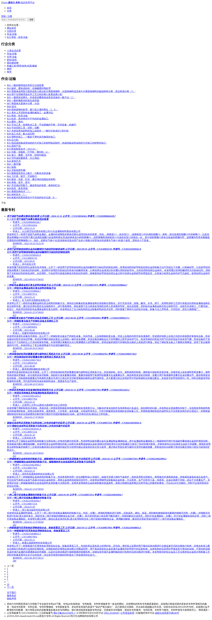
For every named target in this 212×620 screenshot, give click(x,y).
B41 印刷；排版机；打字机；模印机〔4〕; (28, 152)
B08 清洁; (12, 106)
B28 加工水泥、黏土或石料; (21, 134)
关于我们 (11, 592)
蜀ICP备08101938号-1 (64, 613)
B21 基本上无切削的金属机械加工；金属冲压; (30, 112)
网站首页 (11, 28)
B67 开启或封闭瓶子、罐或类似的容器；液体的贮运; (33, 185)
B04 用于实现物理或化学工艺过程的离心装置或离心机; (35, 94)
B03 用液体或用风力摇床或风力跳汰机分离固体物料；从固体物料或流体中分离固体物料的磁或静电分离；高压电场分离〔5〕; (71, 91)
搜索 (31, 19)
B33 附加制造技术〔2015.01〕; (22, 149)
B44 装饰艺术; (14, 161)
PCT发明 (11, 219)
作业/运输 (12, 34)
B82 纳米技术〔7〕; (17, 194)
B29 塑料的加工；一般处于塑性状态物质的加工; (31, 137)
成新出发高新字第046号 (167, 613)
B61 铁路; (12, 167)
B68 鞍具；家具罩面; (17, 188)
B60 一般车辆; (14, 164)
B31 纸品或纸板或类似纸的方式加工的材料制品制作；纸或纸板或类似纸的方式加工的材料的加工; (57, 143)
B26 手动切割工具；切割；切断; (23, 128)
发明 (9, 252)
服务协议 (11, 595)
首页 (9, 8)
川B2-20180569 (111, 613)
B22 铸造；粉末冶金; (17, 37)
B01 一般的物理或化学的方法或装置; (25, 85)
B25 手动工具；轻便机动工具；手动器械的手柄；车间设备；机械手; (42, 124)
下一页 (10, 587)
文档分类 (11, 31)
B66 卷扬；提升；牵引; (18, 182)
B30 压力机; (13, 140)
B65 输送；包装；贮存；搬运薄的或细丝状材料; (31, 179)
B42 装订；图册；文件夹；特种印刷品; (27, 155)
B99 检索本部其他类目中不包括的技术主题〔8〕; (32, 197)
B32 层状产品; (14, 146)
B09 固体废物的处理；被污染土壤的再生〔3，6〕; (32, 109)
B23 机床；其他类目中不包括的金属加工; (28, 118)
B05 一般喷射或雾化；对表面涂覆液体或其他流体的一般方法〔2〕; (41, 97)
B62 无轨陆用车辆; (16, 170)
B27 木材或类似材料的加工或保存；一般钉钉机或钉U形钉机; (38, 131)
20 (8, 584)
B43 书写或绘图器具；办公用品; (23, 158)
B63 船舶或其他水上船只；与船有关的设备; (29, 173)
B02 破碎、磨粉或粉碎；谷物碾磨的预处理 (29, 88)
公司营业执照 (127, 613)
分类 (9, 11)
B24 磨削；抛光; (15, 121)
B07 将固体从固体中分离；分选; (23, 103)
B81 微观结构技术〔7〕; (19, 191)
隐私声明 (11, 598)
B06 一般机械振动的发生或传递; (23, 100)
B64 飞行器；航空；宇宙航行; (22, 176)
